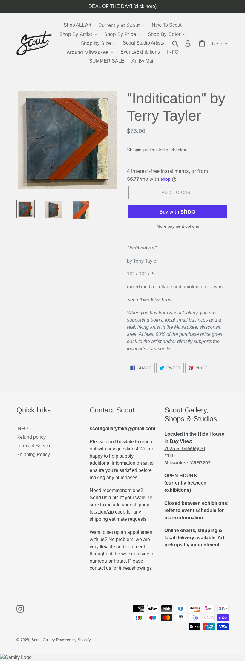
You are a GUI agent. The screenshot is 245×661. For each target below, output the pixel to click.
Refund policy (31, 437)
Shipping (135, 149)
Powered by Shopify (73, 640)
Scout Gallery (43, 640)
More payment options (178, 226)
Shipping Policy (33, 454)
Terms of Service (34, 445)
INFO (22, 428)
